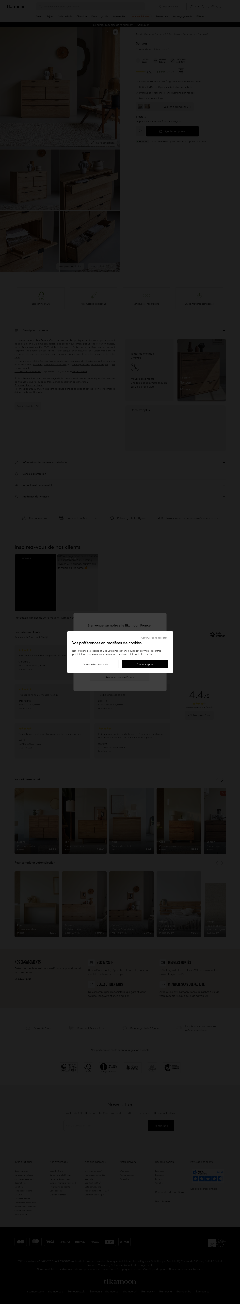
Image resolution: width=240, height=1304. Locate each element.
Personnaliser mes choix (95, 663)
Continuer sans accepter (154, 637)
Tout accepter (145, 664)
